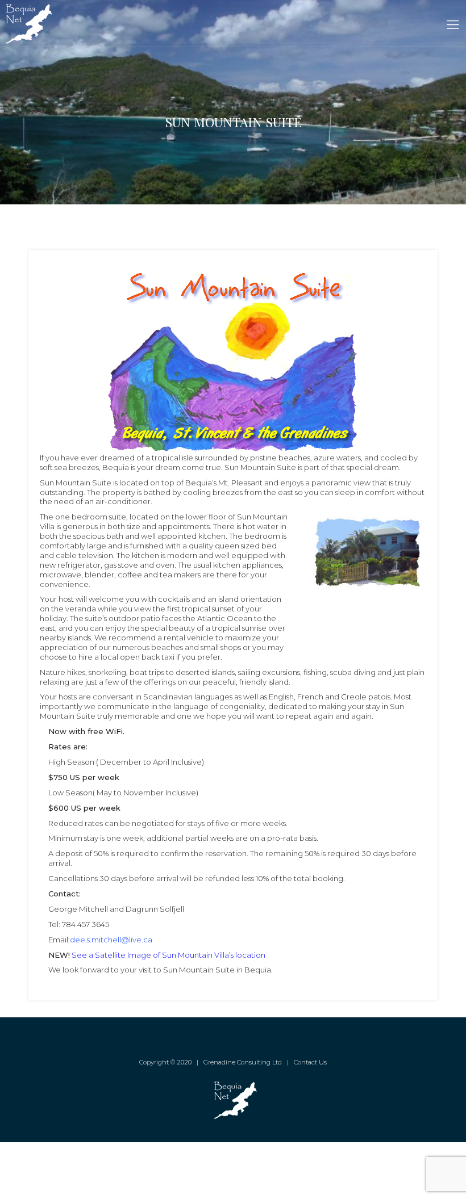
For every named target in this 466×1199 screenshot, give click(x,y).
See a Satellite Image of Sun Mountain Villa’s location (168, 954)
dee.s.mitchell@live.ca (111, 939)
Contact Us (310, 1062)
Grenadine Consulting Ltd (242, 1062)
